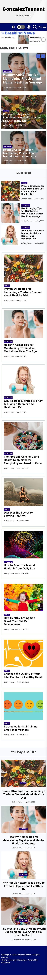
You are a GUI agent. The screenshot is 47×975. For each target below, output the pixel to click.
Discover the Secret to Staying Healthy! (18, 514)
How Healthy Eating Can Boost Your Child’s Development (19, 621)
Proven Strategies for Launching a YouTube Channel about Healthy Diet (22, 118)
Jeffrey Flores (27, 41)
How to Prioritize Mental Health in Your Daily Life (19, 567)
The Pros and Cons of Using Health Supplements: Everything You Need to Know (23, 460)
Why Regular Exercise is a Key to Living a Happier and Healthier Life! (32, 234)
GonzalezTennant (24, 9)
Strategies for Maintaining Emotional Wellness (20, 728)
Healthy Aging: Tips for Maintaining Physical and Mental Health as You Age (22, 79)
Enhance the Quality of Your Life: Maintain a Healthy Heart (23, 675)
